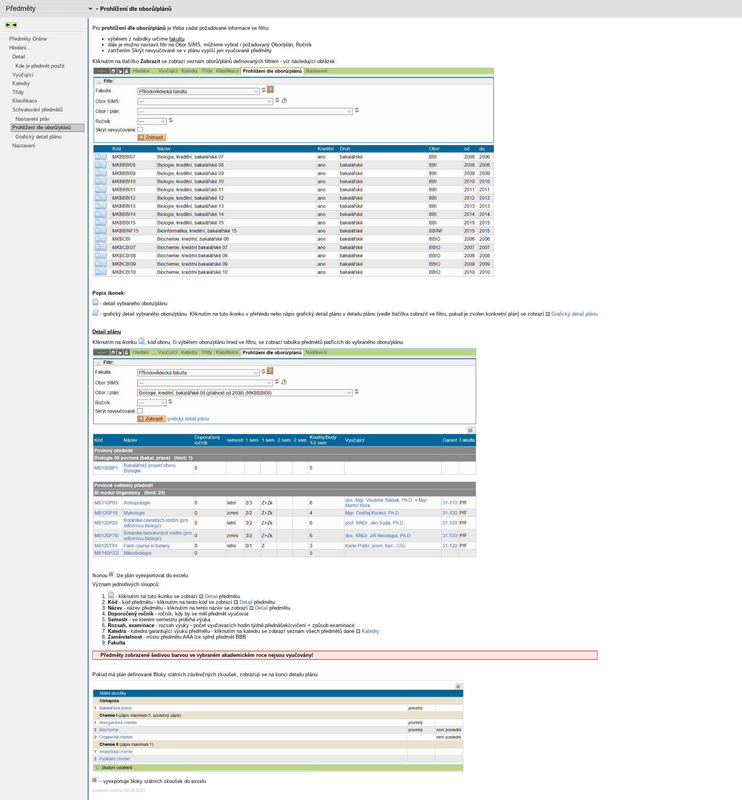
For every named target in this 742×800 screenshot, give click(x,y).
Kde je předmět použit (40, 66)
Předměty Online (28, 39)
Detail (18, 57)
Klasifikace (24, 101)
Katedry (21, 83)
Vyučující (23, 75)
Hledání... (20, 48)
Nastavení (23, 146)
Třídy (18, 92)
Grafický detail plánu (38, 137)
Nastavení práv (32, 119)
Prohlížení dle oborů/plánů (41, 127)
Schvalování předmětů (37, 110)
